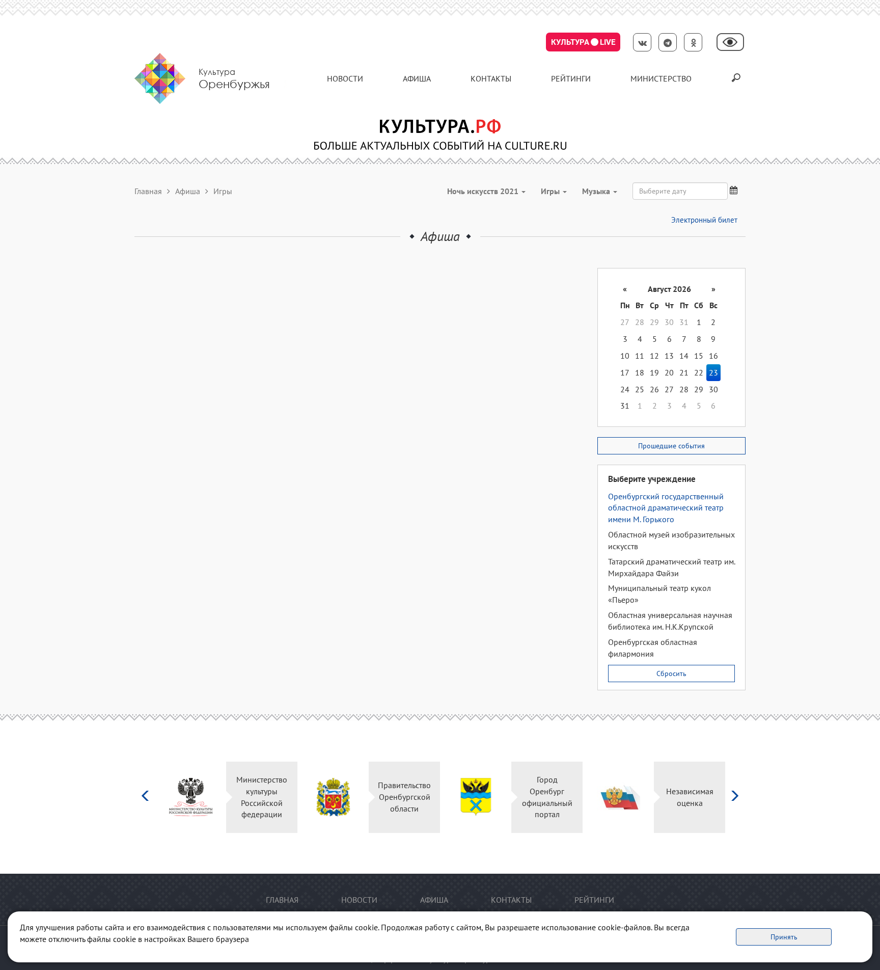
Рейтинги (571, 78)
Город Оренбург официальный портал (547, 797)
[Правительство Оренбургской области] (333, 797)
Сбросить (671, 673)
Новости (345, 78)
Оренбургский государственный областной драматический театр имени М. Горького (666, 508)
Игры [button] (551, 191)
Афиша (417, 78)
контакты (491, 78)
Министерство (661, 78)
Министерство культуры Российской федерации (261, 797)
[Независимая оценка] (618, 797)
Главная (148, 191)
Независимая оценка (689, 797)
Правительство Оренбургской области (404, 797)
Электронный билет (704, 220)
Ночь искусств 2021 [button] (483, 191)
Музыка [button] (597, 191)
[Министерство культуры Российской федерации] (190, 797)
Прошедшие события (671, 445)
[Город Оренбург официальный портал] (476, 797)
